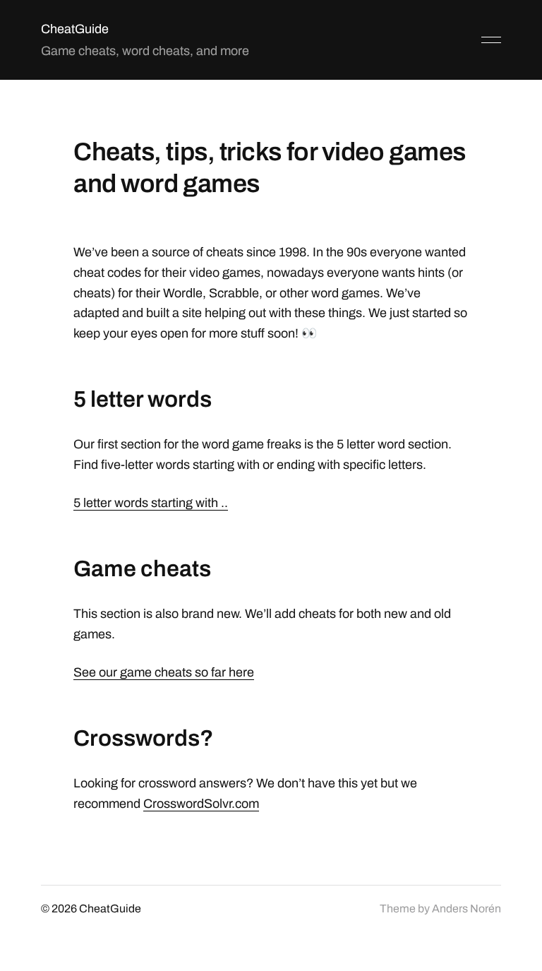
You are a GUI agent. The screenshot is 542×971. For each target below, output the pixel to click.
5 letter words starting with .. (150, 503)
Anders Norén (466, 909)
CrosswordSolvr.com (201, 804)
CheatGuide (75, 29)
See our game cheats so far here (163, 672)
